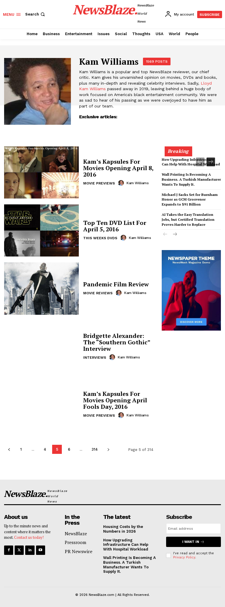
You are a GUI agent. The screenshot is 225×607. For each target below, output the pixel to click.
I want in (190, 542)
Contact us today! (29, 537)
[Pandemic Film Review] (41, 288)
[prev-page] (9, 449)
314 (94, 449)
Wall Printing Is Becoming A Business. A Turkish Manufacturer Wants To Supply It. (191, 179)
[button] (35, 14)
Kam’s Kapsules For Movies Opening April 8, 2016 (118, 168)
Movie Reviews (97, 293)
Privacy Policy (184, 557)
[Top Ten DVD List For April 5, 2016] (41, 230)
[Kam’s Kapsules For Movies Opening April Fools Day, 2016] (41, 405)
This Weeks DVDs (100, 238)
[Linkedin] (29, 550)
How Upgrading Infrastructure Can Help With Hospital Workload (191, 162)
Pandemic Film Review (116, 284)
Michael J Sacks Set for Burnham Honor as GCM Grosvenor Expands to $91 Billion (190, 199)
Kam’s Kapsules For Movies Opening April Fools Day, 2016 (115, 400)
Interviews (94, 357)
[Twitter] (19, 550)
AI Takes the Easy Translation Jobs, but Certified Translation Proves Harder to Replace (188, 219)
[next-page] (108, 449)
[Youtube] (40, 550)
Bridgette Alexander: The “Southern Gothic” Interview (116, 342)
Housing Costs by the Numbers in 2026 (190, 136)
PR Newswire (78, 551)
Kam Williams (138, 183)
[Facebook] (8, 550)
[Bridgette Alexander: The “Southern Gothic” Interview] (41, 347)
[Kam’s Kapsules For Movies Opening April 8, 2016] (41, 172)
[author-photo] (122, 183)
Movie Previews (99, 183)
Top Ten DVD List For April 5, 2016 (114, 226)
